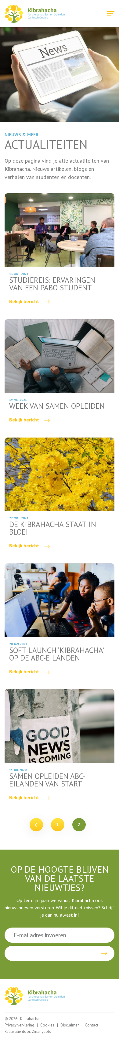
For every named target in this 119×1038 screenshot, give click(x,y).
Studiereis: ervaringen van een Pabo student (59, 251)
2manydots (41, 1031)
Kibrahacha (35, 14)
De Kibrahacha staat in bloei (59, 496)
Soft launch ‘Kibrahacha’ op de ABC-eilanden (59, 621)
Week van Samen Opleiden (59, 373)
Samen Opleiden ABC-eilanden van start (59, 747)
